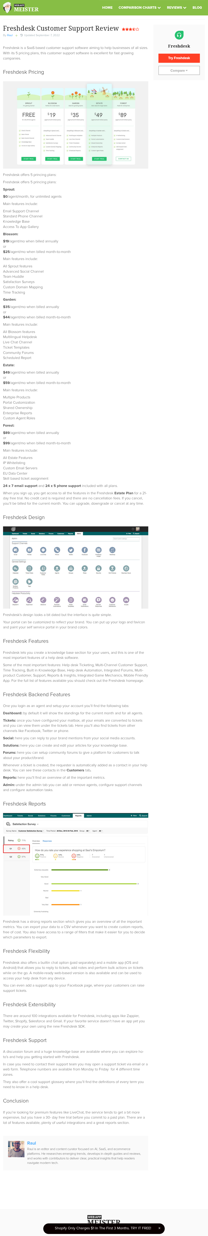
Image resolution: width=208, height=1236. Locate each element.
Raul (10, 35)
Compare (178, 71)
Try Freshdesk (179, 58)
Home (107, 8)
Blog (197, 8)
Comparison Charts (137, 8)
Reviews (174, 8)
